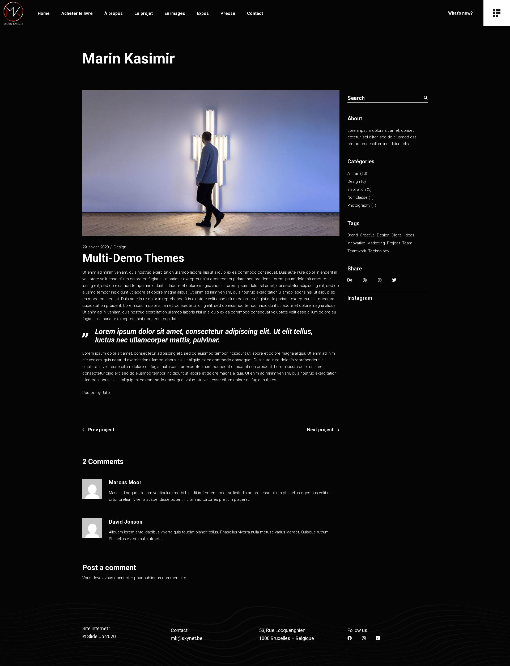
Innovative (356, 243)
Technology (378, 251)
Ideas (409, 235)
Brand (352, 235)
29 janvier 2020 (95, 247)
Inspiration (356, 189)
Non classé (357, 197)
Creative (367, 235)
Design (120, 247)
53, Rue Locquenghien (282, 630)
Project (393, 243)
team (407, 243)
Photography (358, 205)
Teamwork (356, 251)
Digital (397, 235)
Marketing (376, 243)
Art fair (353, 173)
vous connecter (119, 577)
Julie (106, 392)
